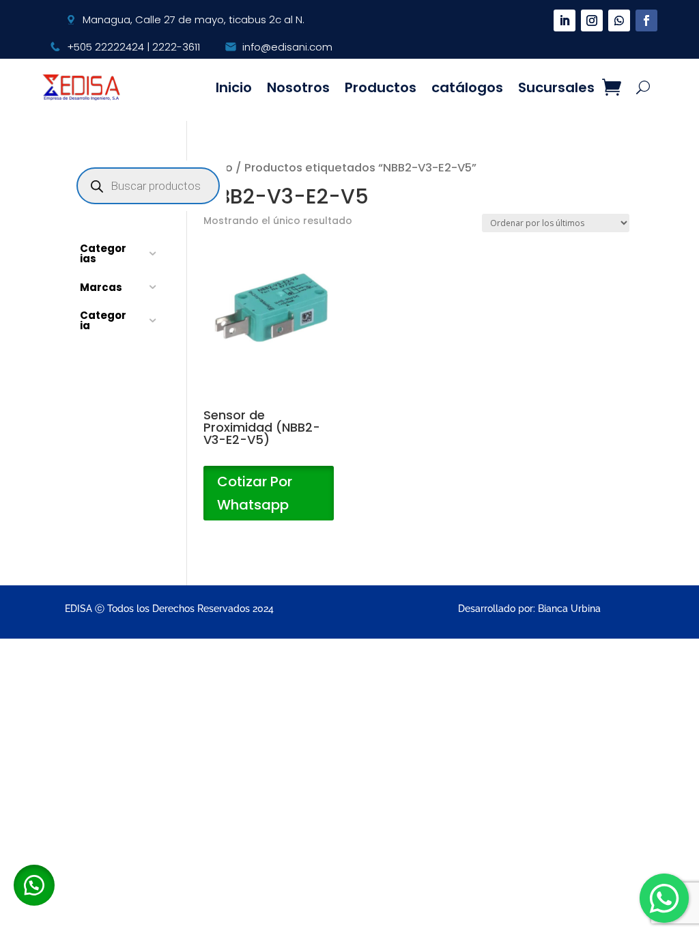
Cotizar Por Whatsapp (254, 493)
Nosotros (298, 87)
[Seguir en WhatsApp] (619, 20)
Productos (380, 87)
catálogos (467, 87)
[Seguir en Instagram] (592, 20)
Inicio (234, 87)
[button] (34, 885)
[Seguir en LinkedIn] (564, 20)
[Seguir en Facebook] (646, 20)
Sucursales (556, 87)
